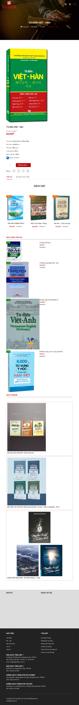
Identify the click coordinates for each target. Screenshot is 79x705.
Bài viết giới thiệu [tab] (23, 177)
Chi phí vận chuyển (46, 646)
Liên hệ (8, 649)
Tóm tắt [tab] (9, 177)
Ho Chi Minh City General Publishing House (25, 698)
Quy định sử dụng (46, 638)
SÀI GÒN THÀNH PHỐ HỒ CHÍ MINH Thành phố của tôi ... (16, 223)
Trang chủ (25, 26)
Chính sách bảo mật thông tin (49, 649)
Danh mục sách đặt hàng (47, 652)
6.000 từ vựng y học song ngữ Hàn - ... (52, 351)
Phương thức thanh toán (47, 643)
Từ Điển (42, 26)
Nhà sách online (10, 643)
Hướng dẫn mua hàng (47, 641)
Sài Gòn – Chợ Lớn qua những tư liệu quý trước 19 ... (62, 223)
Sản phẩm (34, 26)
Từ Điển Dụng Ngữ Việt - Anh (49, 263)
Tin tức (8, 646)
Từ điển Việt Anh (45, 242)
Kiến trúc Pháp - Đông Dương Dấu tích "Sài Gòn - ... (39, 223)
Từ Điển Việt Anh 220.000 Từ (49, 300)
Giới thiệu (9, 638)
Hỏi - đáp (8, 641)
